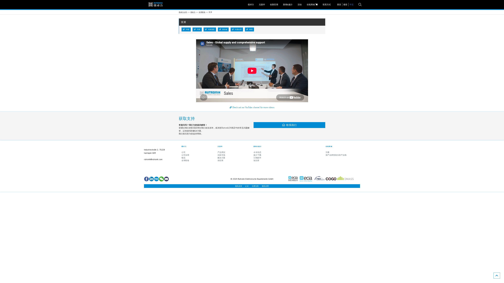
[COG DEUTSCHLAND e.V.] (331, 179)
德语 (345, 4)
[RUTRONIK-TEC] (156, 178)
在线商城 (311, 4)
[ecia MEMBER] (306, 179)
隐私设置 (265, 186)
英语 (339, 4)
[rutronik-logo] (155, 4)
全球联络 (202, 12)
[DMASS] (345, 179)
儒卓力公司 (183, 12)
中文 (352, 4)
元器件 (262, 4)
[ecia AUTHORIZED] (293, 179)
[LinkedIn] (151, 178)
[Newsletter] (166, 178)
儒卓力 (251, 4)
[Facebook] (146, 178)
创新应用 (274, 4)
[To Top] (497, 276)
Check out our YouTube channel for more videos (253, 107)
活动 (300, 4)
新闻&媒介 (288, 4)
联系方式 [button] (327, 4)
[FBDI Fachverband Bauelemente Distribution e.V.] (319, 179)
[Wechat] (161, 178)
